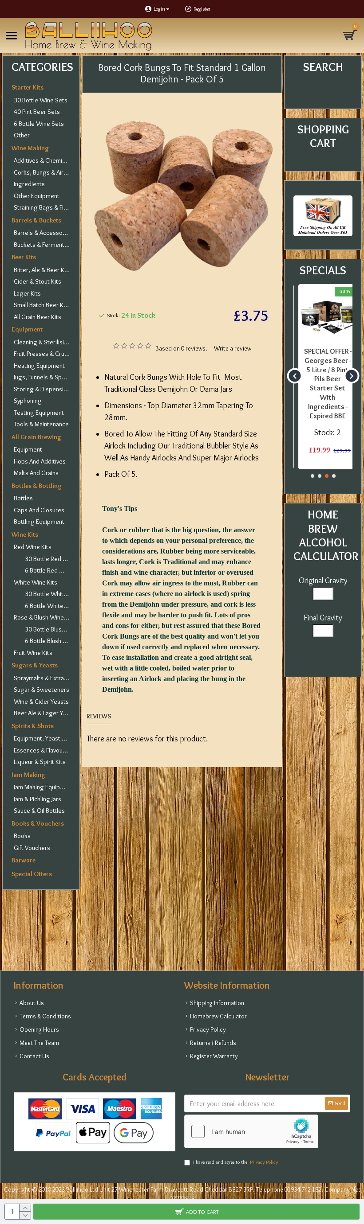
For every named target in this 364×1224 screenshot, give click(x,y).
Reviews (99, 716)
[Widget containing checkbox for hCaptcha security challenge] (251, 1131)
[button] (294, 375)
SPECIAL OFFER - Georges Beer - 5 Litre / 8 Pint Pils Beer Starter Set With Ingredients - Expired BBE (323, 383)
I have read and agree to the (235, 1162)
